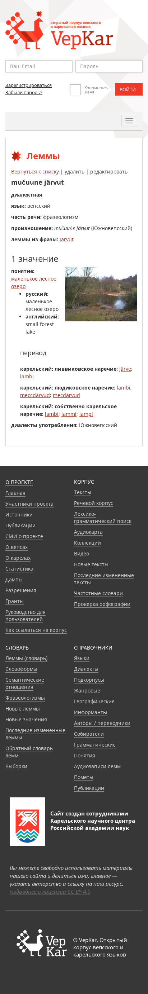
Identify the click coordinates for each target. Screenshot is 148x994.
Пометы (83, 777)
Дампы (14, 579)
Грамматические (95, 744)
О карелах (18, 557)
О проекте (19, 482)
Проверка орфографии (102, 604)
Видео (81, 553)
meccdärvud (35, 395)
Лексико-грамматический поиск (102, 517)
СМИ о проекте (24, 536)
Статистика (19, 568)
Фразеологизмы (25, 697)
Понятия (84, 755)
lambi (27, 376)
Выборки (16, 766)
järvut (67, 239)
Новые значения (26, 719)
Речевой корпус (93, 503)
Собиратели (89, 733)
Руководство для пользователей (25, 615)
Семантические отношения (24, 683)
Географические (94, 701)
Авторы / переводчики (102, 723)
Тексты (82, 492)
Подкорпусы (89, 679)
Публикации (20, 525)
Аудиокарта (88, 531)
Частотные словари (98, 593)
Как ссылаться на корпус (36, 629)
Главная (15, 492)
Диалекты (86, 668)
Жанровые (87, 690)
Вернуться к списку (35, 171)
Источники (19, 514)
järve (125, 368)
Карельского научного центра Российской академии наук (92, 824)
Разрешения (20, 590)
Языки (81, 658)
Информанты (90, 712)
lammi (69, 413)
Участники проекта (29, 503)
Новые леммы (22, 708)
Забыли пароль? (23, 92)
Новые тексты (91, 564)
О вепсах (16, 547)
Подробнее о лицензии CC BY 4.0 (50, 891)
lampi (86, 413)
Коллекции (87, 542)
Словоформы (21, 668)
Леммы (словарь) (26, 658)
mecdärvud (66, 395)
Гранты (14, 601)
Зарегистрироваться (28, 85)
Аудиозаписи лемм (97, 766)
